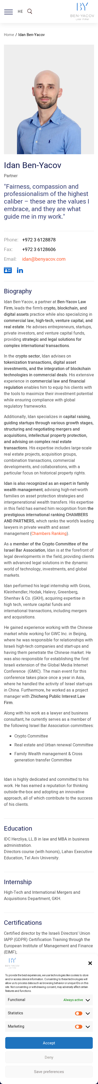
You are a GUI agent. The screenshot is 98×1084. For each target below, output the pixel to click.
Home (9, 35)
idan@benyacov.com (44, 259)
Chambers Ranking (49, 534)
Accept (49, 1043)
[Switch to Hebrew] (17, 12)
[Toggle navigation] (8, 11)
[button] (90, 963)
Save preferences (49, 1072)
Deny (49, 1057)
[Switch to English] (17, 8)
